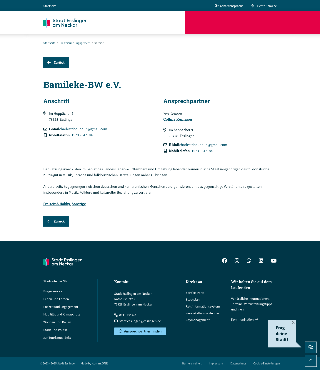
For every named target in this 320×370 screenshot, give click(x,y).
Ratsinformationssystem (203, 306)
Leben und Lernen (56, 299)
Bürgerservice (52, 291)
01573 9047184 (81, 135)
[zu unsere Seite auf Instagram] (237, 261)
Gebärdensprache (231, 6)
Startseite (49, 6)
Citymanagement (198, 320)
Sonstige (79, 203)
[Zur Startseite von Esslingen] (114, 22)
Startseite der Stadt (57, 281)
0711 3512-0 (127, 315)
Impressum (216, 363)
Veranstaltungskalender (202, 313)
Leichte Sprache (266, 6)
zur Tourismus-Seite (57, 337)
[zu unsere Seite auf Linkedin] (261, 261)
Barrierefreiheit (191, 363)
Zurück (59, 62)
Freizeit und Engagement (74, 43)
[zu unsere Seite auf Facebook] (224, 261)
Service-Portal (195, 293)
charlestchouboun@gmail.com (83, 129)
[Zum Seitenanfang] (311, 361)
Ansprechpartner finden (143, 331)
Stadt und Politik (55, 330)
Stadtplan (193, 299)
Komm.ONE (100, 363)
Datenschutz (238, 363)
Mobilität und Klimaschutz (61, 314)
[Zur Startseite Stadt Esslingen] (62, 262)
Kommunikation (242, 319)
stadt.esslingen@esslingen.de (140, 321)
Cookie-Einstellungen (266, 363)
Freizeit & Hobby (56, 203)
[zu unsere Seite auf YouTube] (274, 261)
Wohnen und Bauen (57, 322)
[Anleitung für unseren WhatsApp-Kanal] (249, 261)
